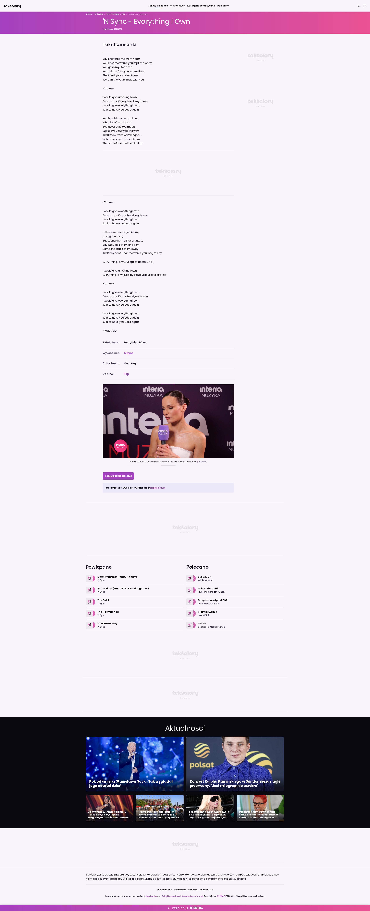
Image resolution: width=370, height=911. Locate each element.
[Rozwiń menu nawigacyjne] (365, 5)
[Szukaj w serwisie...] (359, 5)
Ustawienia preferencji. (192, 896)
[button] (158, 5)
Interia (89, 14)
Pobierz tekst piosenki (118, 476)
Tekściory (98, 14)
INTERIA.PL (221, 896)
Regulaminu (151, 896)
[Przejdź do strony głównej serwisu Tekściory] (12, 5)
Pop (123, 14)
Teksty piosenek (112, 14)
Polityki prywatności (171, 896)
